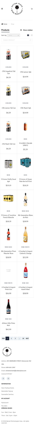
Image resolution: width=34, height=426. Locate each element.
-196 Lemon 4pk (25, 72)
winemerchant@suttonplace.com (16, 370)
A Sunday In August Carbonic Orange (25, 252)
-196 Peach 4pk (25, 108)
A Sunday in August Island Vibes (25, 288)
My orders (4, 406)
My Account (4, 402)
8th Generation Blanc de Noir (25, 216)
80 (23, 338)
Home (5, 24)
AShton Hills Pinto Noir (8, 324)
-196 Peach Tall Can (8, 144)
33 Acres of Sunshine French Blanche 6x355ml (8, 216)
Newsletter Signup (7, 391)
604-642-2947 (10, 367)
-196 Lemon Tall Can (8, 108)
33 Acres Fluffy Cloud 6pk (8, 180)
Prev (3, 338)
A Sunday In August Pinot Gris (8, 288)
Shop (12, 24)
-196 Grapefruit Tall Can (8, 72)
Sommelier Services (7, 394)
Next (27, 338)
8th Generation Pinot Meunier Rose (8, 252)
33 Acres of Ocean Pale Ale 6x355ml (25, 180)
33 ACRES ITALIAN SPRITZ (25, 144)
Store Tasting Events (7, 388)
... (19, 338)
